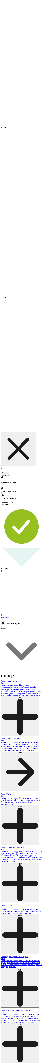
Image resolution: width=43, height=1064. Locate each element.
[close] (18, 449)
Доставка (5, 473)
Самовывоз (5, 475)
